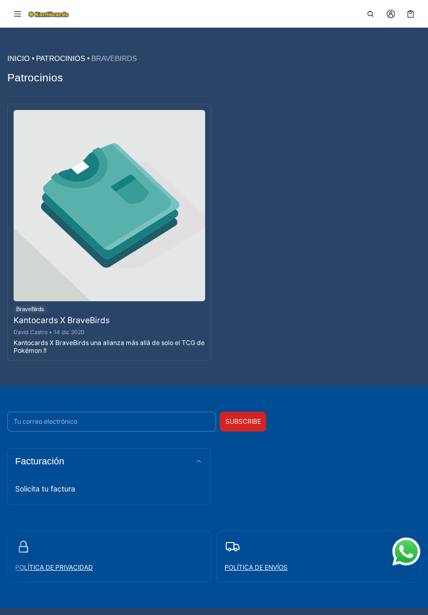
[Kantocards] (48, 13)
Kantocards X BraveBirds (62, 320)
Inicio (18, 58)
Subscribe (243, 421)
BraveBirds (114, 58)
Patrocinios (60, 58)
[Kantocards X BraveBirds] (110, 206)
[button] (371, 14)
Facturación (39, 461)
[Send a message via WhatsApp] (406, 551)
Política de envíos (256, 567)
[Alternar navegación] (17, 14)
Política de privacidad (54, 567)
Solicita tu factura (45, 488)
